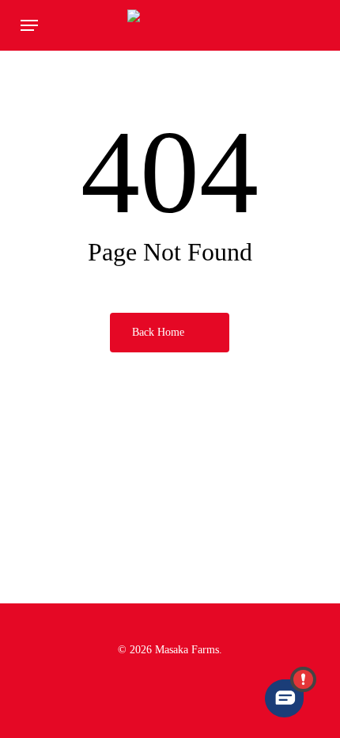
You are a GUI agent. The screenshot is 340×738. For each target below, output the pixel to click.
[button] (29, 25)
